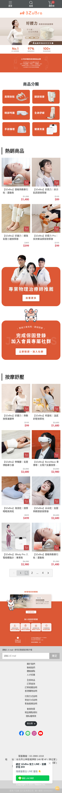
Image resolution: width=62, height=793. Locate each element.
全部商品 (31, 680)
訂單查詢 (31, 684)
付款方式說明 (31, 696)
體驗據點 (31, 671)
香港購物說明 (31, 691)
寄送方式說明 (31, 700)
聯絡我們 (31, 668)
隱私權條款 (31, 716)
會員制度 (31, 709)
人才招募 (31, 675)
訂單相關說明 (31, 688)
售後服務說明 (31, 704)
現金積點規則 (31, 712)
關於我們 (31, 664)
